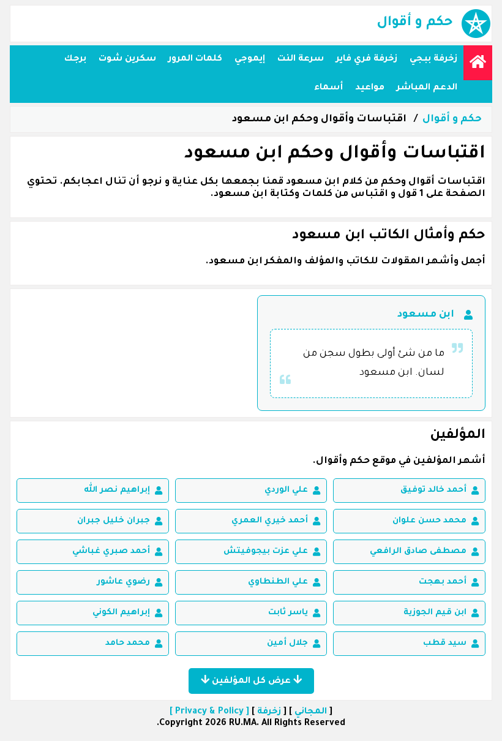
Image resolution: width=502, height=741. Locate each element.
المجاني (310, 712)
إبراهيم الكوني (121, 612)
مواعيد (369, 88)
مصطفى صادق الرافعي (418, 551)
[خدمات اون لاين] (477, 62)
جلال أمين (287, 643)
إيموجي (249, 59)
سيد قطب (444, 643)
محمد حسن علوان (429, 520)
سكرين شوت (127, 59)
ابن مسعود (425, 314)
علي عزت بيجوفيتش (265, 551)
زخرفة (269, 712)
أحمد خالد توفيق (433, 490)
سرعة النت (300, 59)
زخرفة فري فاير (366, 59)
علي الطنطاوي (278, 582)
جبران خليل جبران (113, 520)
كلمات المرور (195, 59)
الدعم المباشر (427, 88)
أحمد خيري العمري (269, 520)
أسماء (328, 88)
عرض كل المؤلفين (251, 681)
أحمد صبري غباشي (111, 551)
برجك (75, 59)
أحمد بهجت (442, 582)
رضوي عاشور (123, 582)
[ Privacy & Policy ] (209, 712)
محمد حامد (127, 643)
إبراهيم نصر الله (117, 490)
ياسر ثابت (288, 612)
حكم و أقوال (452, 119)
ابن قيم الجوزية (434, 612)
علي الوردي (286, 490)
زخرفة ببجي (433, 59)
